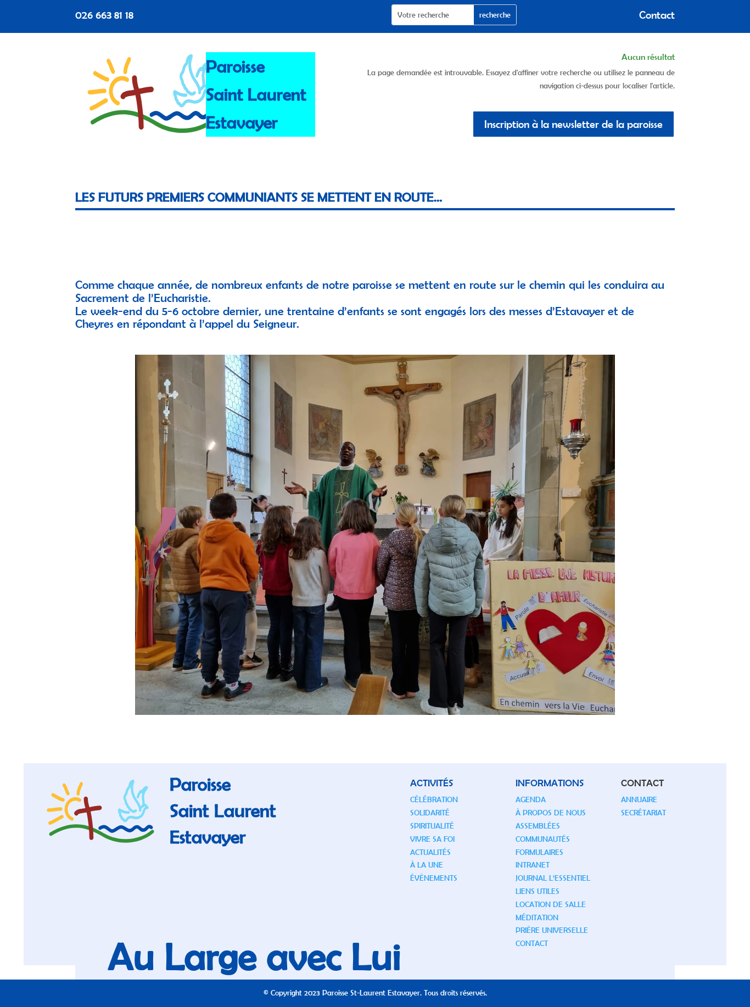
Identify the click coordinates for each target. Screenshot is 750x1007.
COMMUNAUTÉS (543, 839)
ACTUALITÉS (430, 852)
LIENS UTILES (537, 891)
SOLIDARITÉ (430, 812)
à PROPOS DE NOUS (551, 812)
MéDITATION (537, 917)
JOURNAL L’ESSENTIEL (553, 878)
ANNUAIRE (639, 799)
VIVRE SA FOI (432, 839)
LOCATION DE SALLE (551, 904)
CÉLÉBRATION (434, 799)
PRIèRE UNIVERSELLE (552, 930)
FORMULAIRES (539, 852)
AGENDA (531, 799)
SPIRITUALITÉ (432, 825)
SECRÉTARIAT (643, 812)
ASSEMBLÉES (538, 825)
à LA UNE (426, 864)
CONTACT (532, 943)
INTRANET (533, 864)
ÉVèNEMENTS (433, 878)
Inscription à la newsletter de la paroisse (573, 124)
